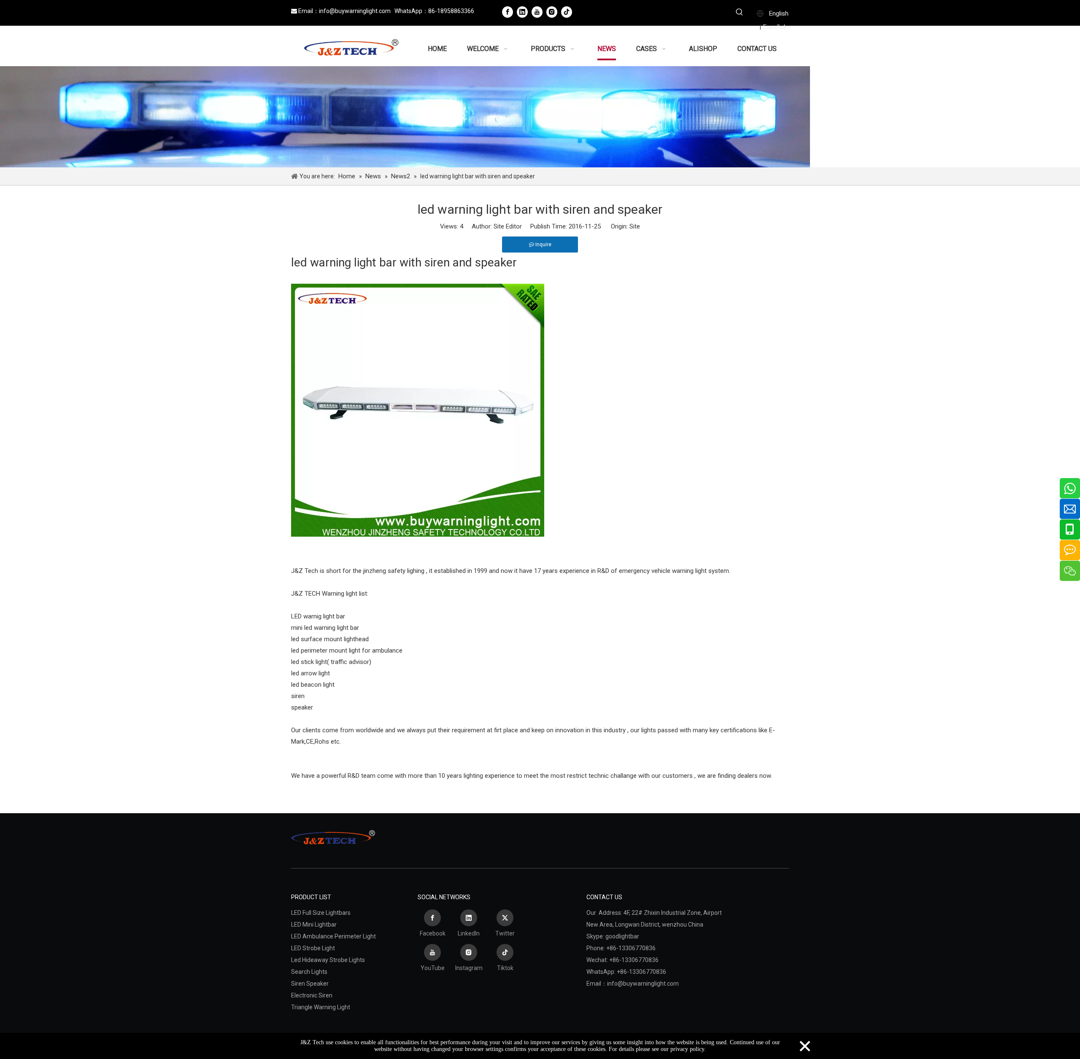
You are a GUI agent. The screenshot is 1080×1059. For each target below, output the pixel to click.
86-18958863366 (451, 11)
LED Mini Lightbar (314, 924)
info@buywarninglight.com (355, 11)
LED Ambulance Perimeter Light (333, 936)
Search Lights (309, 971)
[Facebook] (507, 12)
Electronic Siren (311, 995)
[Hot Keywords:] (739, 13)
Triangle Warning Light (320, 1007)
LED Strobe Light (313, 948)
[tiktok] (566, 12)
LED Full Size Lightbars (321, 912)
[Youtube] (537, 12)
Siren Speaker (310, 983)
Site (634, 226)
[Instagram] (551, 12)
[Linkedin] (522, 12)
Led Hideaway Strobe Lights (328, 960)
